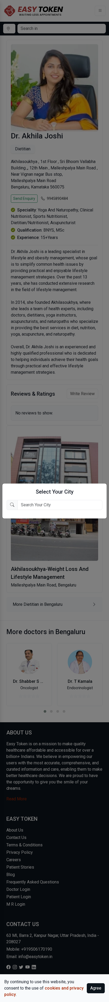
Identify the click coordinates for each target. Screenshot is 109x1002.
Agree (95, 988)
